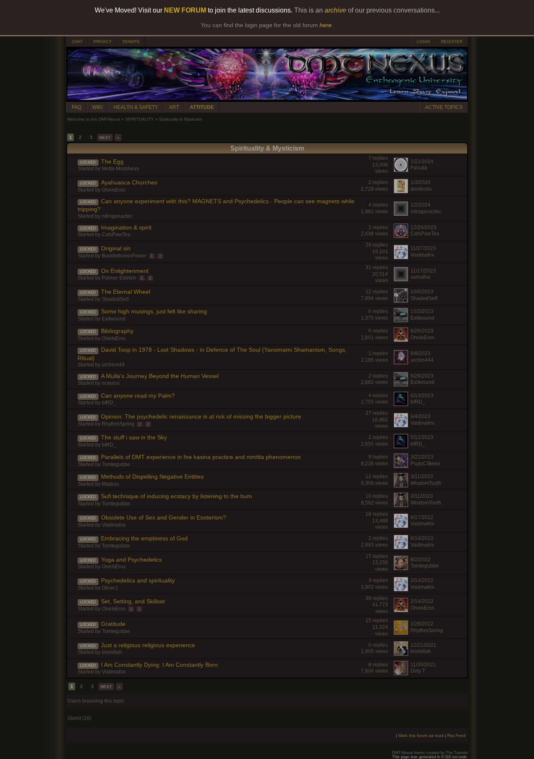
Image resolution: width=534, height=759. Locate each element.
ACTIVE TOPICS (444, 107)
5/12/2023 (422, 437)
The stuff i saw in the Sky (134, 437)
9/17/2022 (422, 517)
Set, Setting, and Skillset (133, 601)
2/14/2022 (422, 580)
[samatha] (401, 279)
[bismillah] (401, 653)
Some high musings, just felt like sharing (154, 311)
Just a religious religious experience (148, 645)
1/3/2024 (421, 182)
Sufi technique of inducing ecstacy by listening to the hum (176, 496)
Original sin (116, 248)
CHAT (77, 41)
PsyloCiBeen (425, 463)
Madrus (110, 484)
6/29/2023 (422, 376)
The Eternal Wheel (125, 291)
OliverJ (110, 588)
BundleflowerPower (124, 256)
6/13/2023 (422, 395)
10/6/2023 (422, 292)
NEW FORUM (185, 10)
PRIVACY (102, 41)
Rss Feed (456, 735)
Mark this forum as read (420, 735)
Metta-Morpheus (120, 168)
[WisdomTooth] (401, 485)
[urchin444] (401, 362)
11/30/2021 (423, 665)
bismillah (112, 652)
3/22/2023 (422, 457)
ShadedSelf (115, 299)
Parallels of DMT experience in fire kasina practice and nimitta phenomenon (201, 457)
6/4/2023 (421, 416)
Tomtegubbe (116, 464)
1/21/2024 (422, 161)
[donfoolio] (401, 191)
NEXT (105, 137)
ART (174, 107)
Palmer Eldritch (119, 278)
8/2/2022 (421, 559)
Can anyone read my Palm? (138, 395)
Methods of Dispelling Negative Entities (152, 476)
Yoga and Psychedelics (131, 559)
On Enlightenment (125, 270)
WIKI (97, 107)
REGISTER (452, 41)
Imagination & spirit (126, 227)
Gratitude (113, 623)
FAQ (76, 107)
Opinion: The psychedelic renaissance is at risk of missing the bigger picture (201, 416)
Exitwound (114, 319)
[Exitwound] (401, 320)
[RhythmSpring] (401, 632)
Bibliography (117, 331)
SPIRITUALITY (139, 119)
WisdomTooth (426, 483)
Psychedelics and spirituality (138, 580)
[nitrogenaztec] (401, 214)
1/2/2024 (421, 205)
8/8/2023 (421, 353)
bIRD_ (109, 403)
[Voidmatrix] (401, 257)
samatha (420, 277)
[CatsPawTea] (401, 236)
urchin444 (113, 365)
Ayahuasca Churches (129, 182)
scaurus (111, 383)
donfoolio (421, 189)
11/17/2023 (423, 271)
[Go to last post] (71, 166)
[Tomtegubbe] (401, 568)
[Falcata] (401, 170)
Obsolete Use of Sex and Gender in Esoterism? (163, 517)
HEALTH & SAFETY (135, 107)
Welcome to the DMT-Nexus (93, 119)
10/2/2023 (422, 311)
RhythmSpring (118, 424)
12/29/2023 (423, 227)
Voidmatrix (422, 255)
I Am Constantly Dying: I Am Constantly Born (159, 664)
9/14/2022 (422, 538)
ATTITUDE (202, 107)
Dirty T (418, 671)
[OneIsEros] (401, 340)
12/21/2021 (423, 645)
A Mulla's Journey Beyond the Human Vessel (160, 376)
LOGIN (423, 41)
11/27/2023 (423, 248)
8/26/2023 (422, 331)
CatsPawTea (116, 234)
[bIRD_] (401, 404)
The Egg (112, 161)
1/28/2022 (422, 624)
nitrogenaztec (117, 216)
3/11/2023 (422, 476)
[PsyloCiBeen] (401, 466)
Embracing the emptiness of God (144, 538)
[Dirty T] (401, 673)
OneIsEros (114, 190)
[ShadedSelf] (401, 300)
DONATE (131, 41)
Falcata (419, 168)
